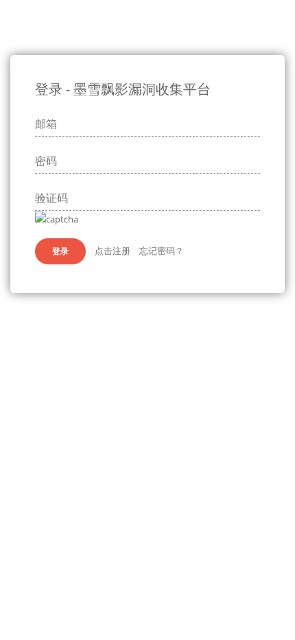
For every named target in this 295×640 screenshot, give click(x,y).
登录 (60, 251)
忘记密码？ (161, 250)
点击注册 (112, 250)
